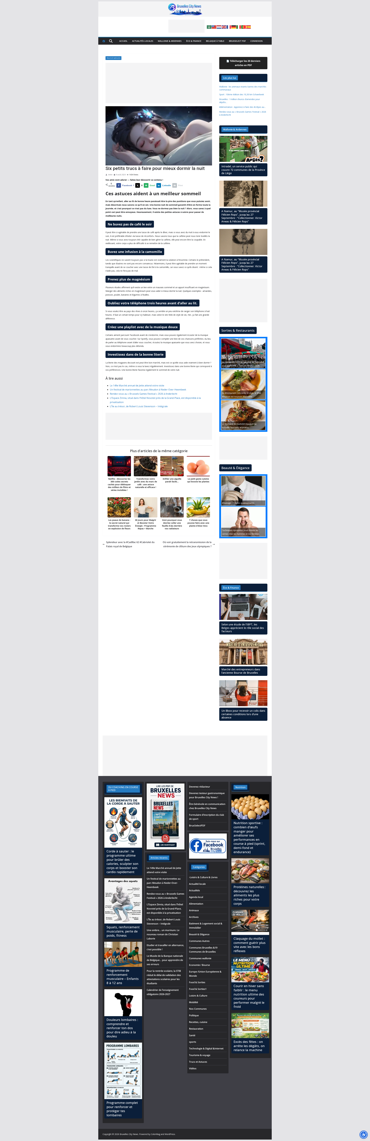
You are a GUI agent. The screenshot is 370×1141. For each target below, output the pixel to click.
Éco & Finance (193, 41)
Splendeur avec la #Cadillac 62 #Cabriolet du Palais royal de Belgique (130, 544)
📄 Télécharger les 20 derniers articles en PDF (243, 63)
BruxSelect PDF (237, 41)
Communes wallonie (200, 958)
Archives (194, 917)
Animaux (194, 910)
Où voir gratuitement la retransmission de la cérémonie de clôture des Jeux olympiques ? (187, 544)
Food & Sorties (197, 982)
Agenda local (196, 897)
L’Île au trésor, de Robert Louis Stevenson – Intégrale (139, 406)
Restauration (196, 1028)
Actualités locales (142, 41)
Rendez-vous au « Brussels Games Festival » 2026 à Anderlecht (143, 393)
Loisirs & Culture (198, 995)
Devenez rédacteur (199, 786)
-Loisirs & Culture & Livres (203, 877)
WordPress (170, 1134)
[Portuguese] (243, 26)
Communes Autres (199, 941)
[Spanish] (248, 26)
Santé (192, 1035)
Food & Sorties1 (198, 989)
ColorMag (155, 1134)
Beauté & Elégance (199, 934)
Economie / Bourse (199, 965)
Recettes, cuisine (198, 1022)
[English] (224, 26)
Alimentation (196, 903)
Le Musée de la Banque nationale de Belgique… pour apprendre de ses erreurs (165, 960)
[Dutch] (219, 26)
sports (192, 1041)
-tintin (110, 174)
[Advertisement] (186, 26)
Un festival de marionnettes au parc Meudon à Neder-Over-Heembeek (148, 389)
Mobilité (193, 1002)
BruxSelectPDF (197, 825)
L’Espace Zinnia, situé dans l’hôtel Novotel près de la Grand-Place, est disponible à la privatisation (165, 908)
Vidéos (192, 1068)
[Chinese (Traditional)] (214, 26)
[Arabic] (209, 26)
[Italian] (238, 26)
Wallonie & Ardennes (170, 41)
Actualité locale (197, 884)
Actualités (194, 890)
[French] (228, 26)
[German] (233, 26)
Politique (194, 1015)
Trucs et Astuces (113, 58)
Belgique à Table (215, 41)
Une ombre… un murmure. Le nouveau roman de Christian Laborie (163, 934)
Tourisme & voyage (199, 1055)
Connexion (256, 41)
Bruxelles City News (129, 1134)
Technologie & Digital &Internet (206, 1048)
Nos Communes (198, 1008)
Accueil (123, 41)
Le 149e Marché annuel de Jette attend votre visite (137, 385)
